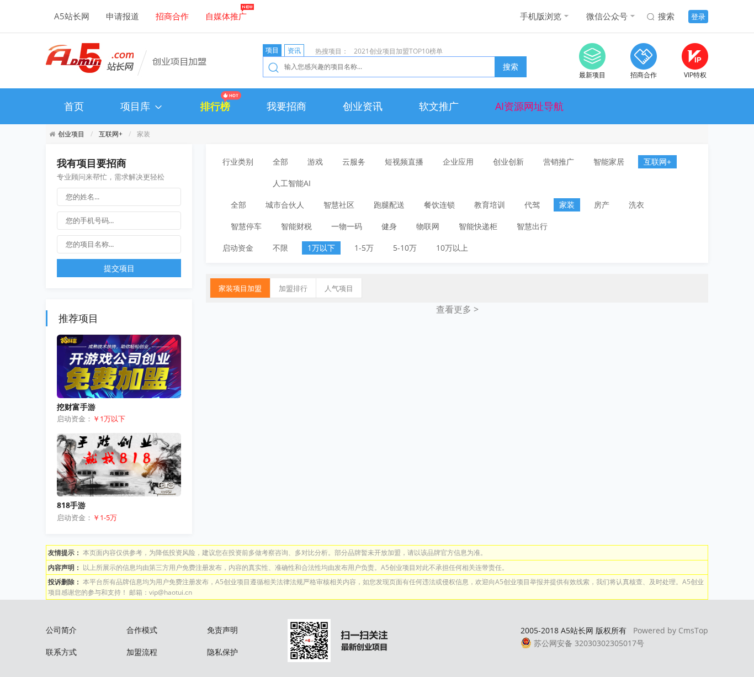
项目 (272, 50)
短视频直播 (404, 161)
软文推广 (439, 106)
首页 (74, 106)
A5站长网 (71, 16)
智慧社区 (338, 204)
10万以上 (452, 247)
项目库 (136, 106)
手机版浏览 (540, 16)
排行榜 (215, 106)
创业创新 (508, 161)
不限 (280, 247)
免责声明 (222, 630)
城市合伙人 (285, 204)
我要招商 (286, 106)
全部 (280, 161)
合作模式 (141, 630)
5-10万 (405, 247)
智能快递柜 (478, 226)
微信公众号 (607, 16)
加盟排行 (293, 288)
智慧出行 (532, 226)
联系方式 (61, 652)
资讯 (294, 50)
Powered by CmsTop (670, 630)
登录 (698, 17)
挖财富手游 (76, 406)
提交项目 (119, 268)
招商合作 (172, 16)
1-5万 (364, 247)
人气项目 (339, 288)
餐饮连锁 (439, 204)
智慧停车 (246, 226)
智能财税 (296, 226)
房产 (601, 204)
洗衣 (636, 204)
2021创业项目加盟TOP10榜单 (398, 51)
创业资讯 (363, 106)
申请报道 (122, 16)
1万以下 (321, 247)
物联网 (427, 226)
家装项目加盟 (240, 288)
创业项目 (71, 133)
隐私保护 (222, 652)
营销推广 (558, 161)
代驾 (532, 204)
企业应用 (458, 161)
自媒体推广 (226, 16)
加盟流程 (141, 652)
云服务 (353, 161)
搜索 (666, 16)
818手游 (71, 505)
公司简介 (61, 630)
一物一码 (346, 226)
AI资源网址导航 (529, 106)
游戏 (315, 161)
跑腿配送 (389, 204)
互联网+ (111, 133)
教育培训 (489, 204)
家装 (567, 204)
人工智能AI (292, 183)
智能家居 (608, 161)
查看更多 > (457, 309)
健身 (389, 226)
